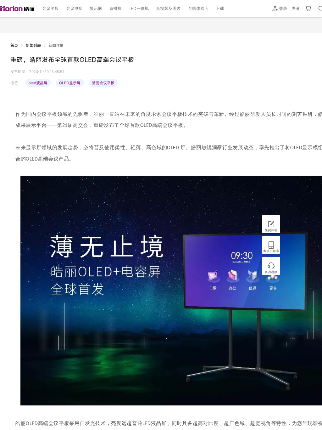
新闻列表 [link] (33, 46)
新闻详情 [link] (56, 46)
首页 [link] (14, 46)
